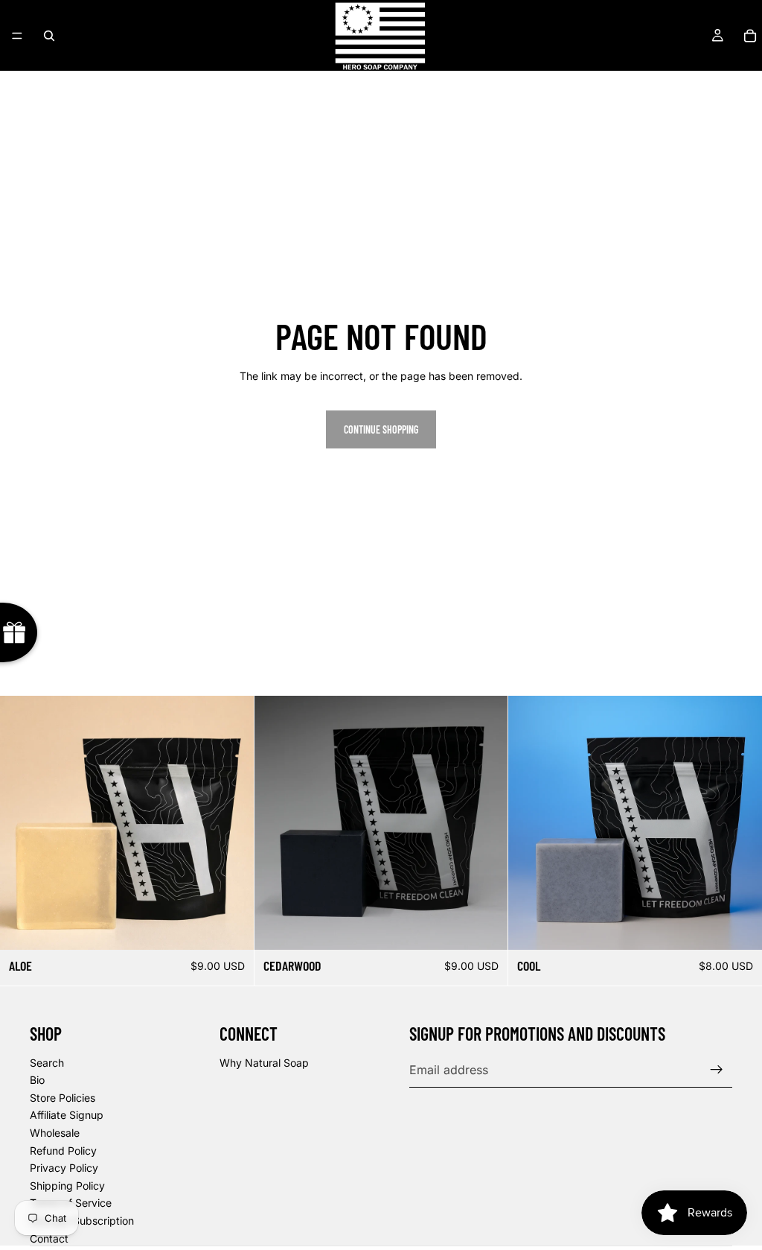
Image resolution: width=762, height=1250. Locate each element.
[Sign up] (716, 1069)
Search (47, 1062)
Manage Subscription (82, 1220)
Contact (49, 1238)
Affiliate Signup (66, 1114)
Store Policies (62, 1097)
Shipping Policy (67, 1185)
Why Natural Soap (264, 1062)
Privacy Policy (64, 1167)
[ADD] (230, 926)
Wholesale (55, 1132)
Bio (37, 1079)
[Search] (49, 35)
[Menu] (17, 36)
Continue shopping (381, 429)
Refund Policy (63, 1150)
